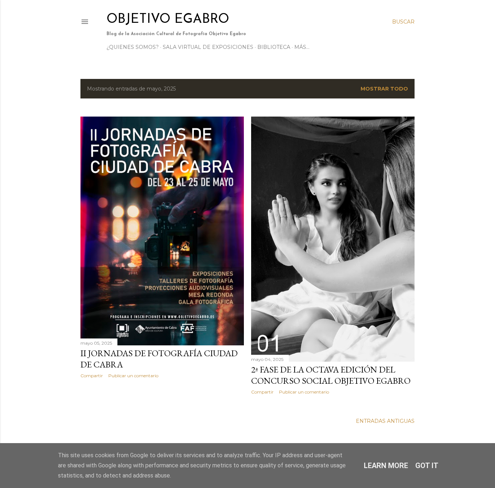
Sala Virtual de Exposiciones (208, 47)
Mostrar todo (384, 88)
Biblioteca (273, 47)
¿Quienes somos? (133, 47)
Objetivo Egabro (168, 19)
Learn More (386, 465)
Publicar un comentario (133, 375)
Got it (426, 465)
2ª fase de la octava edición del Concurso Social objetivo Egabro (331, 375)
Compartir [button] (91, 375)
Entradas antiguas (385, 421)
